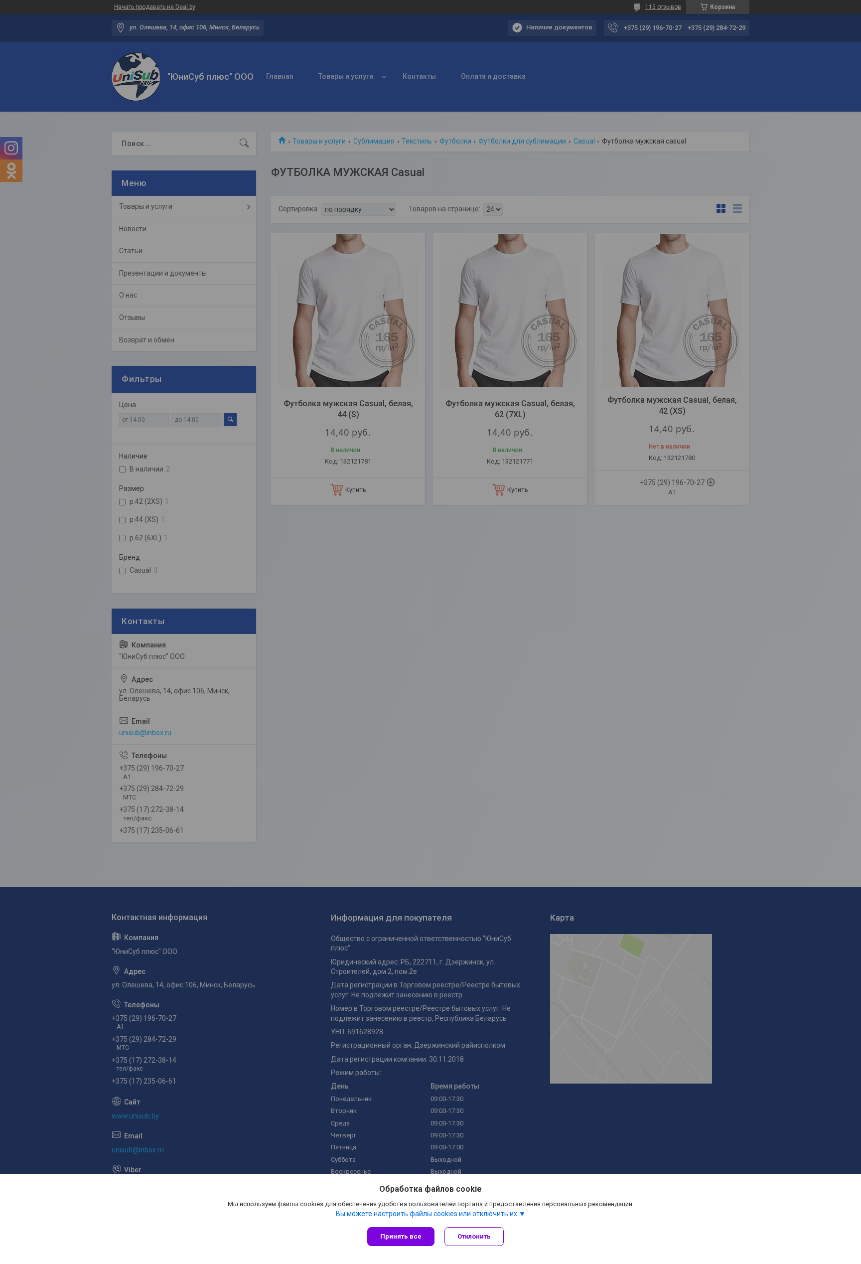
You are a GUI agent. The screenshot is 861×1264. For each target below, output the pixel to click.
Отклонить (474, 1236)
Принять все (401, 1236)
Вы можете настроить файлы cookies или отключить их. (427, 1214)
